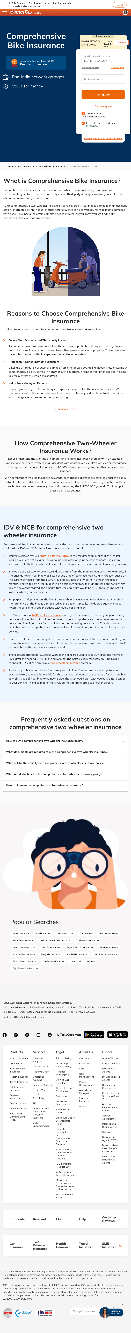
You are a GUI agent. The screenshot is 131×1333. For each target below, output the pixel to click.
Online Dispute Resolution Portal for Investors (41, 1113)
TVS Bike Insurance (109, 947)
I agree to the (93, 115)
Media (82, 1106)
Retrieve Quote (41, 1071)
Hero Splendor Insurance (105, 954)
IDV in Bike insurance (23, 940)
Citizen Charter (41, 1066)
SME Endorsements (41, 1124)
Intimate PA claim (42, 1084)
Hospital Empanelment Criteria (109, 1107)
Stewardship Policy (63, 1111)
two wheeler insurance (65, 663)
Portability (38, 1098)
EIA (35, 1103)
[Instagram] (16, 1035)
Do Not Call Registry (62, 1081)
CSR (81, 1068)
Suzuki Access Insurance (24, 961)
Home (10, 166)
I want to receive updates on (102, 123)
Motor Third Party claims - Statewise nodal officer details (65, 1185)
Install (120, 5)
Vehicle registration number (97, 56)
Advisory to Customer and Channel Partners (64, 1154)
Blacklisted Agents (108, 1070)
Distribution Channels (108, 1086)
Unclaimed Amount (39, 1078)
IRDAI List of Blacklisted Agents (109, 1159)
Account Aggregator (108, 1117)
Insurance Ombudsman (63, 1103)
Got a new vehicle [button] (90, 67)
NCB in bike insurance (46, 615)
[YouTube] (38, 1035)
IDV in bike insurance (55, 555)
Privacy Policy (63, 1058)
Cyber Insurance (18, 1108)
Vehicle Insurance (65, 933)
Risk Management (86, 1075)
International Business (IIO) (109, 1125)
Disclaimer (61, 1096)
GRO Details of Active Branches (65, 1173)
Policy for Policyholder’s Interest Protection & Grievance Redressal (63, 1136)
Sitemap (106, 1132)
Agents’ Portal (110, 1058)
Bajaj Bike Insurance (50, 954)
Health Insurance (21, 933)
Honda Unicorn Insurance (83, 961)
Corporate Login (111, 1063)
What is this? (117, 67)
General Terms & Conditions (65, 1089)
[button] (129, 1)
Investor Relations (84, 1100)
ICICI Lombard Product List (63, 1165)
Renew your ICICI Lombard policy (103, 138)
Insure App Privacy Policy (63, 1065)
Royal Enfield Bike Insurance (80, 947)
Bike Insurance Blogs (109, 933)
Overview (84, 1058)
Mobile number (93, 79)
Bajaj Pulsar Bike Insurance (25, 968)
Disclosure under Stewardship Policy (65, 1120)
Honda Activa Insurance (24, 947)
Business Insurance (15, 1097)
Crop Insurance (18, 1103)
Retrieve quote (103, 106)
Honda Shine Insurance (53, 961)
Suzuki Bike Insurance (77, 954)
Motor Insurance (26, 166)
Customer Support (38, 1060)
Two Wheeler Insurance (50, 166)
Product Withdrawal (62, 1073)
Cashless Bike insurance (88, 940)
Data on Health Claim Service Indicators (110, 1148)
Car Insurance (86, 933)
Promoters (85, 1063)
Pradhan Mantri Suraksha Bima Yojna (111, 1096)
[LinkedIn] (50, 1035)
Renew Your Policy (39, 1092)
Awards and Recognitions (86, 1092)
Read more (63, 409)
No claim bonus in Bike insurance (54, 940)
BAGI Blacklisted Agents (111, 1078)
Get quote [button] (103, 94)
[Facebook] (5, 1035)
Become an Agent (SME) (109, 1139)
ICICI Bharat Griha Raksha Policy (17, 1116)
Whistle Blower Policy (64, 1196)
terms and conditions (93, 116)
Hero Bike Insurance (51, 947)
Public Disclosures (85, 1083)
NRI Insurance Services (17, 1088)
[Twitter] (27, 1035)
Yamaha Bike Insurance (24, 954)
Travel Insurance (42, 933)
